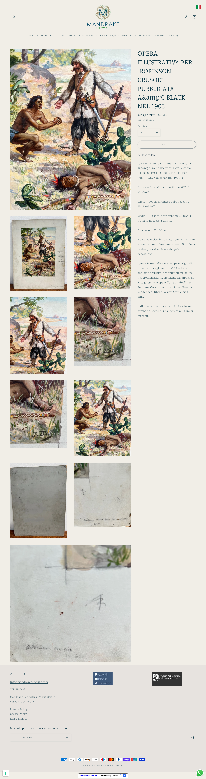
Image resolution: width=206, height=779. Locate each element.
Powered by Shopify (114, 765)
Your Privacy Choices (109, 776)
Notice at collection (89, 776)
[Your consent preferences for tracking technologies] (6, 773)
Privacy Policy (19, 709)
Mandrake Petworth (97, 765)
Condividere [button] (148, 154)
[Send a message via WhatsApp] (200, 773)
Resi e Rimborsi (20, 718)
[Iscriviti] (67, 737)
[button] (14, 17)
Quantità (142, 126)
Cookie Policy (18, 713)
